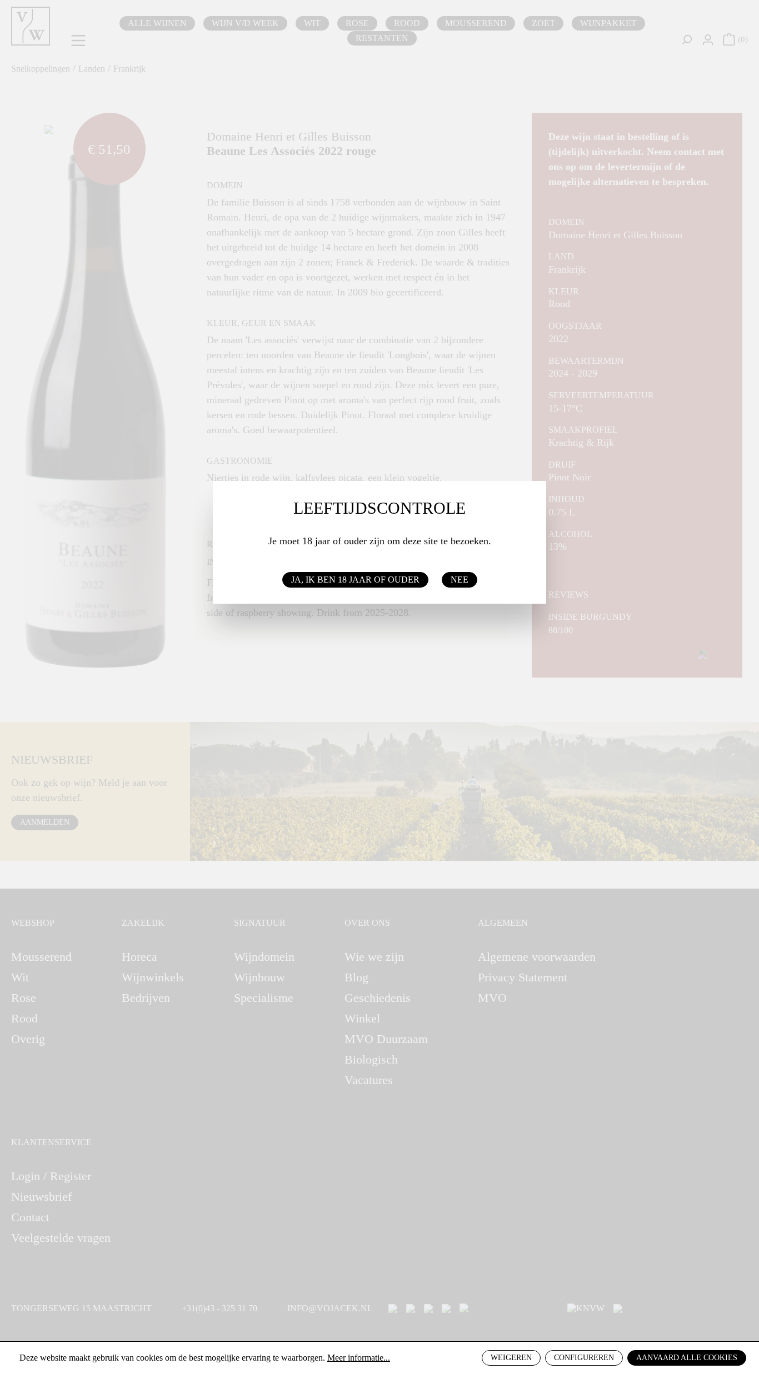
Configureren (584, 1357)
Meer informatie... (358, 1357)
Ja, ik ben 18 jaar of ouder (355, 579)
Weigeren (511, 1357)
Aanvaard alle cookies (686, 1357)
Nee (459, 579)
